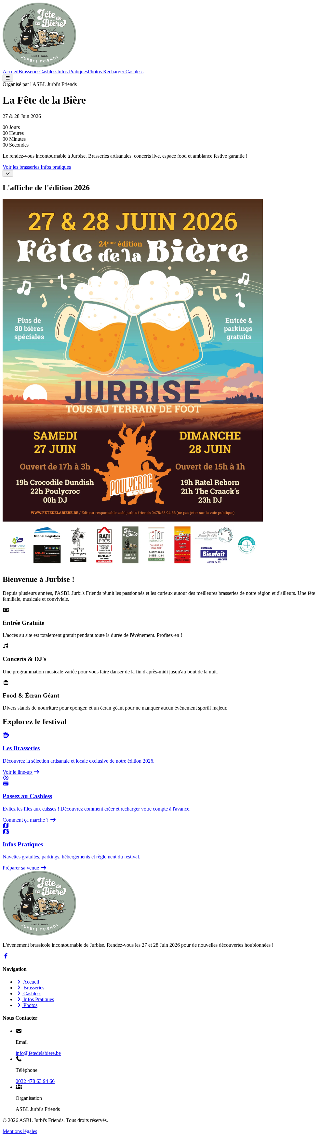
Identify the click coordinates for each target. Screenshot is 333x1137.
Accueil (11, 71)
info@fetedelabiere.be (38, 1053)
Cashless (48, 71)
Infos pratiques (56, 167)
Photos (95, 71)
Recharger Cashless (122, 71)
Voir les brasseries (22, 167)
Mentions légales (20, 1131)
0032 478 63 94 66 (35, 1081)
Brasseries (29, 71)
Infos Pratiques (72, 71)
